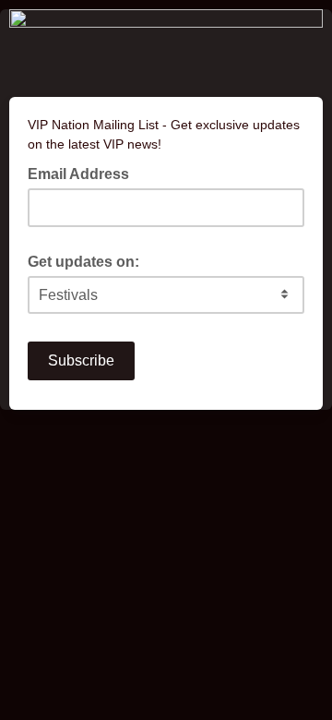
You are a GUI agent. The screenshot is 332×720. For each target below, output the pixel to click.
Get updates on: (83, 262)
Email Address (84, 172)
